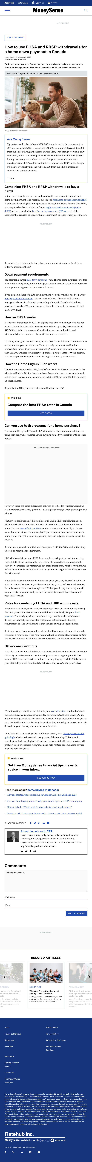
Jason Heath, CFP (11, 57)
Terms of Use (52, 1027)
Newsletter (9, 1056)
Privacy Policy (52, 1034)
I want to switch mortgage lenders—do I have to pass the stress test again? (44, 813)
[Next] (87, 977)
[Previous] (5, 977)
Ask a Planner (15, 38)
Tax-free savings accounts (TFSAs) (49, 211)
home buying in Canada (42, 789)
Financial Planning (13, 1034)
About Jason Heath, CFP (36, 831)
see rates (46, 413)
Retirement (9, 1040)
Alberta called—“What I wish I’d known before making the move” (39, 807)
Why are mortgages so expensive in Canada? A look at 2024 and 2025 (42, 794)
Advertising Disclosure (56, 1040)
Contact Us (9, 1072)
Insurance (9, 1046)
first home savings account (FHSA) (70, 199)
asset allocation (58, 711)
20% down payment (36, 279)
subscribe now (46, 778)
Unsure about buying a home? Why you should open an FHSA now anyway (44, 801)
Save (7, 1027)
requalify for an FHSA (30, 528)
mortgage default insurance (18, 298)
